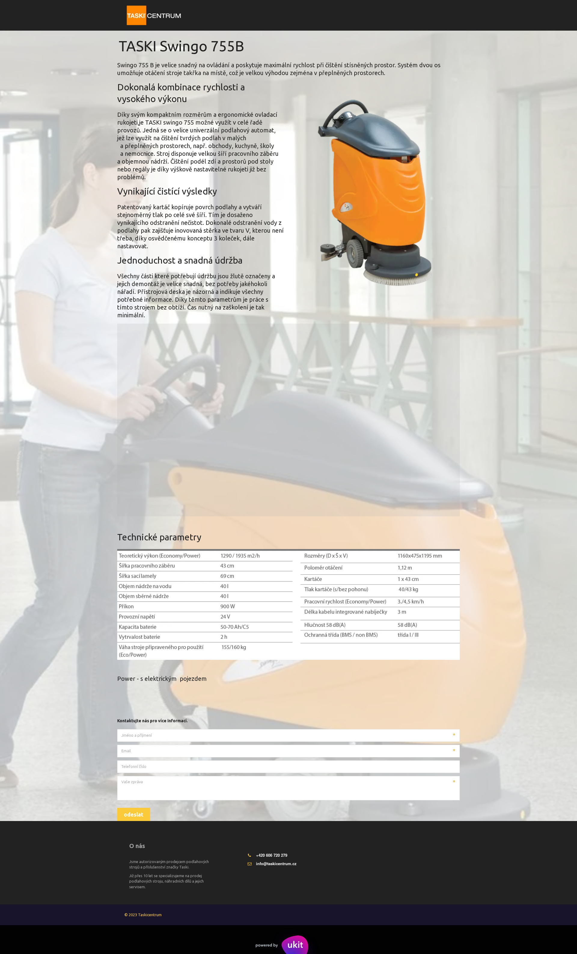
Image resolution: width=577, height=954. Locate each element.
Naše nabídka (364, 15)
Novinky (399, 15)
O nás (336, 15)
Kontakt (424, 15)
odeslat (133, 814)
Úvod (317, 15)
